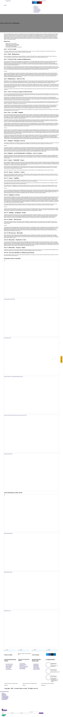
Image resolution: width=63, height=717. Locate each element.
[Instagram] (38, 2)
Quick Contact (61, 359)
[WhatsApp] (2, 714)
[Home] (5, 5)
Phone (4, 715)
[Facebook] (33, 2)
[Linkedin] (54, 654)
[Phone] (2, 715)
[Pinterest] (40, 2)
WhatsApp (4, 714)
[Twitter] (35, 2)
